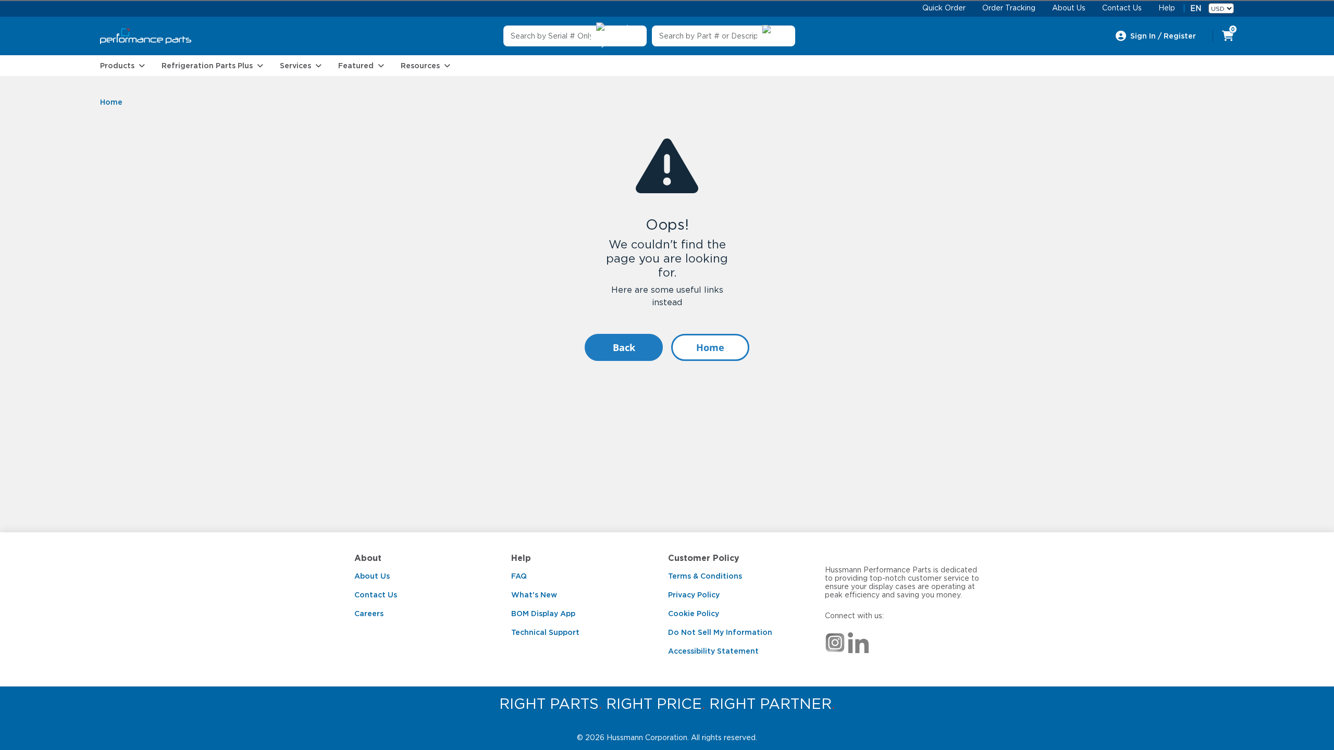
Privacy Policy (694, 595)
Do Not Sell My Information (720, 632)
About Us (372, 576)
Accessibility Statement (713, 651)
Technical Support (545, 632)
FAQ (519, 576)
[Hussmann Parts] (145, 36)
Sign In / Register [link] (1163, 36)
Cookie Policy (693, 613)
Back (624, 347)
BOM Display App (543, 613)
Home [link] (111, 102)
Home (710, 347)
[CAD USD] (1221, 8)
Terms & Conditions (705, 576)
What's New (534, 595)
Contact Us (375, 595)
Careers (369, 613)
